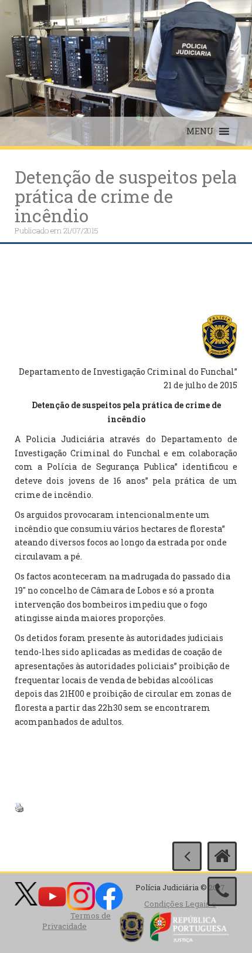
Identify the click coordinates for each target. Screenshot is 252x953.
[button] (200, 131)
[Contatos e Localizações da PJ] (222, 891)
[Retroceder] (187, 856)
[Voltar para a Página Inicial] (222, 856)
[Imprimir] (19, 806)
